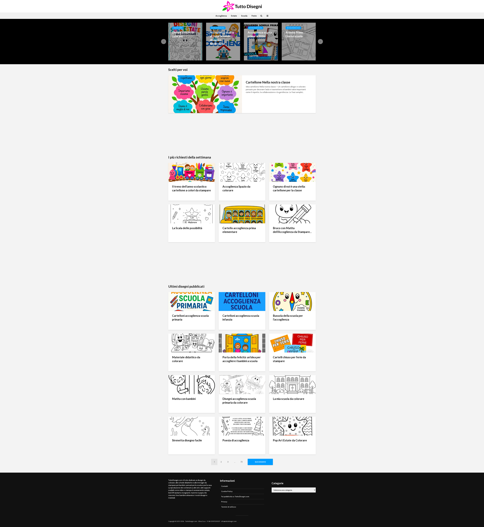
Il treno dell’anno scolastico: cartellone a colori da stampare (191, 188)
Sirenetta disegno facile (187, 440)
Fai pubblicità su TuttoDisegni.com (235, 496)
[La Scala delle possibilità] (191, 214)
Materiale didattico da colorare (186, 359)
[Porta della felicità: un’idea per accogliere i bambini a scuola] (242, 343)
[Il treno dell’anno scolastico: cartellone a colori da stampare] (191, 172)
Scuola (244, 16)
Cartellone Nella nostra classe (268, 82)
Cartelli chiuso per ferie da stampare (289, 359)
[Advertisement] (242, 136)
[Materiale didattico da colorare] (191, 343)
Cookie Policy (227, 491)
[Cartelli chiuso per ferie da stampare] (292, 343)
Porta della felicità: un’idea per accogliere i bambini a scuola (241, 359)
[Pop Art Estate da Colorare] (292, 426)
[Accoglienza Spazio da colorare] (242, 172)
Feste (254, 16)
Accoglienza (221, 16)
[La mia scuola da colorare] (292, 384)
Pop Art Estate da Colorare (290, 440)
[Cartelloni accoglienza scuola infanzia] (242, 301)
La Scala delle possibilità (187, 228)
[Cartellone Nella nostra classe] (205, 94)
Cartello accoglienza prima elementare (239, 230)
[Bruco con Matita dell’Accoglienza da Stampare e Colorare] (292, 214)
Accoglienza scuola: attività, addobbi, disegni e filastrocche (222, 38)
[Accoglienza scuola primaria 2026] (261, 41)
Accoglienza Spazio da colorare (236, 188)
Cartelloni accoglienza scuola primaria (190, 317)
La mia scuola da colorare (288, 398)
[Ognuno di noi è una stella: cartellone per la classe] (292, 172)
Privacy (224, 502)
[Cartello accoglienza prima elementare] (242, 214)
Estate (234, 16)
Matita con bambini (184, 398)
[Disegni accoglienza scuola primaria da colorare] (242, 384)
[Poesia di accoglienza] (242, 426)
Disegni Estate (177, 28)
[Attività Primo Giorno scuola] (299, 41)
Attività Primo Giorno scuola (294, 34)
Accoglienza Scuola (217, 28)
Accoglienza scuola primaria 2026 (260, 34)
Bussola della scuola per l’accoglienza (288, 317)
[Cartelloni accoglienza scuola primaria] (191, 301)
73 (241, 462)
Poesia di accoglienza (235, 440)
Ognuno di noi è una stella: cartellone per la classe (289, 188)
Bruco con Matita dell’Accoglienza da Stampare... (292, 230)
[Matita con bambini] (191, 384)
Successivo (260, 462)
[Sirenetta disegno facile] (191, 426)
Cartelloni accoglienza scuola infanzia (240, 317)
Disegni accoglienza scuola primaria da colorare (239, 400)
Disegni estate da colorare (183, 34)
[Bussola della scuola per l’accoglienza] (292, 301)
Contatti (224, 486)
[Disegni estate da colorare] (185, 41)
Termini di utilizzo (228, 507)
